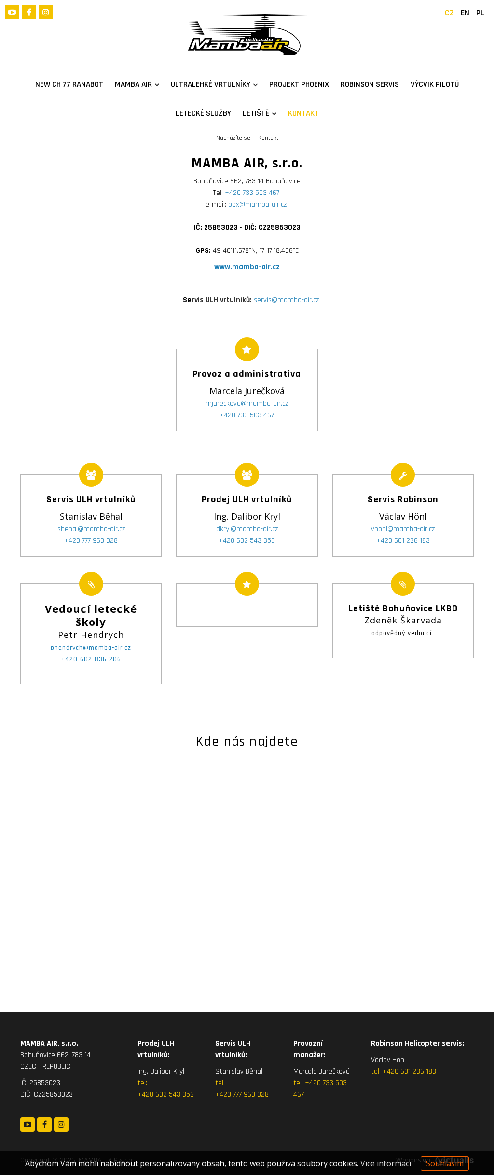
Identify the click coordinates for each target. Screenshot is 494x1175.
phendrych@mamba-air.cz (91, 647)
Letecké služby (203, 113)
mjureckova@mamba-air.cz (247, 404)
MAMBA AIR (133, 84)
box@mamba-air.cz (257, 204)
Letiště (256, 113)
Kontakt (303, 113)
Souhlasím (445, 1163)
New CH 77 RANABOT (69, 84)
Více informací (385, 1163)
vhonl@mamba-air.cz (403, 529)
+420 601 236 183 (403, 541)
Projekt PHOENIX (299, 84)
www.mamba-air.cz (247, 267)
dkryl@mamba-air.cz (247, 529)
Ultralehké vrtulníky (210, 84)
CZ (449, 12)
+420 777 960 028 (91, 541)
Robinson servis (370, 84)
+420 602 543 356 (247, 541)
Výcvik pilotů (435, 84)
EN (465, 12)
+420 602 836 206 (91, 659)
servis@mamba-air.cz (255, 300)
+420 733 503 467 (252, 193)
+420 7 (315, 1083)
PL (480, 12)
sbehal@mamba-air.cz (91, 529)
